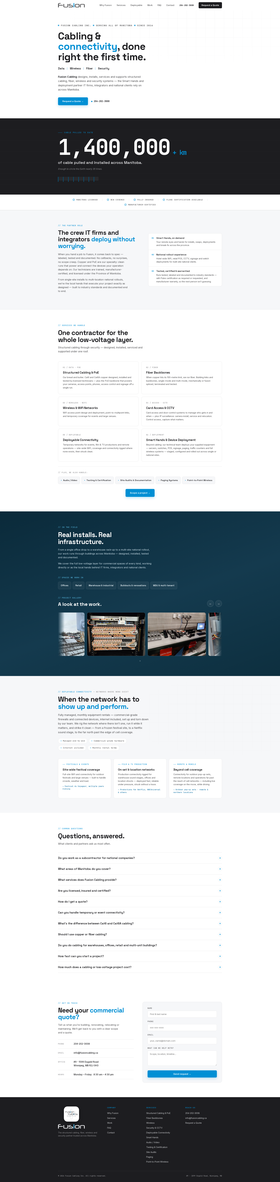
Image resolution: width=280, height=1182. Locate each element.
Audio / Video (153, 1142)
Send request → (182, 1074)
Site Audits (151, 1152)
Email (151, 1035)
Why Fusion (105, 5)
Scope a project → (140, 492)
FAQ (159, 5)
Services (121, 5)
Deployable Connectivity (158, 1132)
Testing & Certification (156, 1147)
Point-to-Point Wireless (157, 1161)
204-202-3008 (186, 5)
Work (150, 5)
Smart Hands (152, 1137)
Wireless (150, 1123)
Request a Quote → (73, 101)
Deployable (136, 5)
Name (150, 1008)
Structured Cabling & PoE (158, 1113)
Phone (151, 1021)
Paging (149, 1157)
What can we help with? (161, 1048)
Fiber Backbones (154, 1118)
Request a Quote (210, 5)
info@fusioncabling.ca (86, 1052)
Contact (170, 5)
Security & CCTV (154, 1128)
